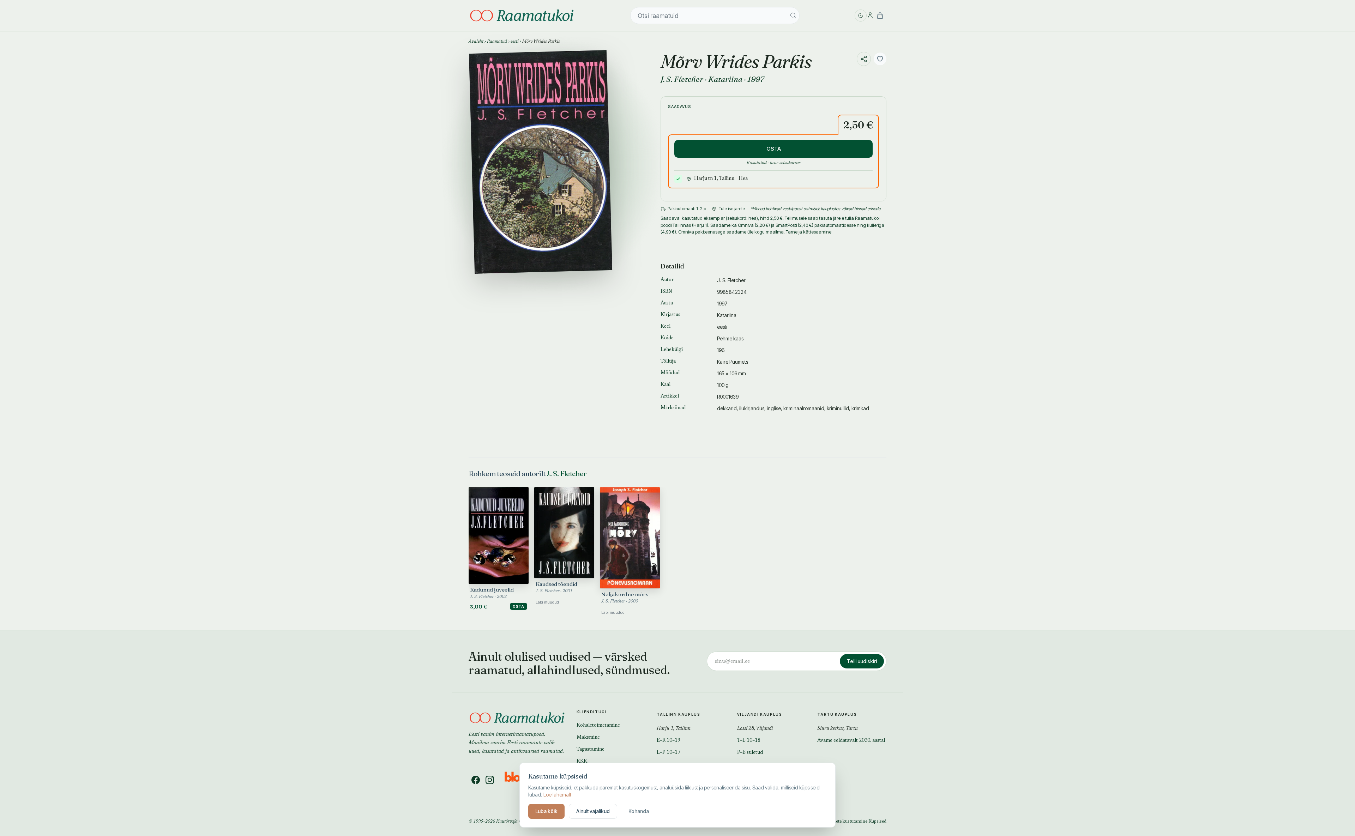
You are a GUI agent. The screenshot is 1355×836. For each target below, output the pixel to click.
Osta (518, 606)
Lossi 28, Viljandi (755, 728)
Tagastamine (590, 749)
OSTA (773, 148)
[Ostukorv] (880, 15)
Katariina (725, 79)
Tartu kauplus (837, 714)
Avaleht (476, 42)
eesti (515, 42)
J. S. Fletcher (682, 79)
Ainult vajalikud (593, 811)
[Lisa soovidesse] (880, 59)
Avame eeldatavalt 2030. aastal (851, 740)
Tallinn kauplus (678, 714)
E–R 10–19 (668, 740)
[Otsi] (793, 15)
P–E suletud (750, 752)
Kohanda (638, 811)
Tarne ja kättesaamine (808, 232)
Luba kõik (546, 811)
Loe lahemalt (557, 795)
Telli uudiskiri (862, 661)
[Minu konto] (870, 15)
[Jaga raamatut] (864, 59)
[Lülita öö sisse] (861, 16)
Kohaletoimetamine (598, 725)
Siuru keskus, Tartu (837, 728)
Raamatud (497, 42)
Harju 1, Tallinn (674, 728)
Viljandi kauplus (759, 714)
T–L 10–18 (748, 740)
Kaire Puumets (732, 362)
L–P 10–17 (668, 752)
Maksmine (588, 737)
